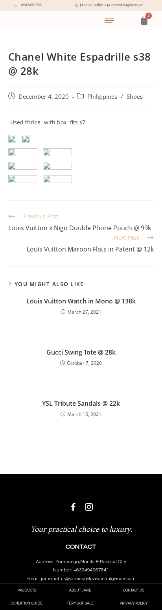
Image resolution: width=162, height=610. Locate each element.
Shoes (135, 96)
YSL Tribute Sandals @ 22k (81, 403)
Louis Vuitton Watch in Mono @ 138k (81, 301)
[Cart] (144, 20)
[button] (27, 590)
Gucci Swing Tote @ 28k (81, 352)
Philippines (102, 96)
